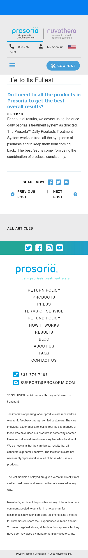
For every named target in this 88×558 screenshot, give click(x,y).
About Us (44, 346)
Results (44, 332)
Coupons (66, 66)
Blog (44, 339)
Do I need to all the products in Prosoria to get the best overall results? (44, 100)
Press (44, 304)
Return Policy (44, 290)
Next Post (58, 194)
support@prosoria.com (48, 382)
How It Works (44, 325)
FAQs (44, 353)
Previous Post (26, 194)
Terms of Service (44, 311)
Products (44, 297)
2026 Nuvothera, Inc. (60, 553)
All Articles (20, 228)
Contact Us (44, 360)
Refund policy (44, 318)
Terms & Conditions (36, 553)
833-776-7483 (34, 374)
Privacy (20, 553)
